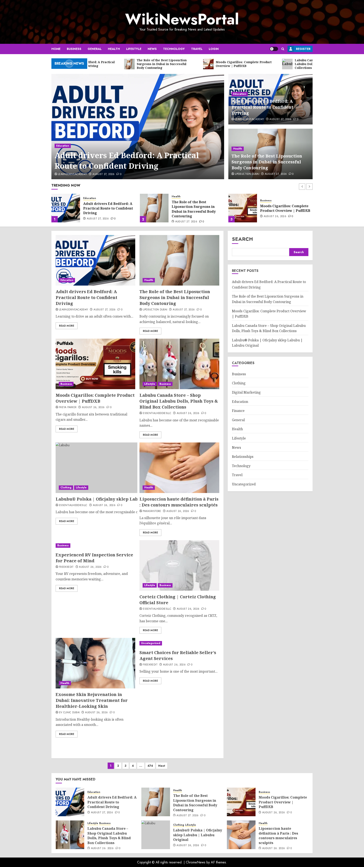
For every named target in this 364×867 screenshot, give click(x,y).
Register (303, 49)
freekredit (66, 567)
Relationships (242, 456)
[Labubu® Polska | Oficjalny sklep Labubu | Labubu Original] (155, 834)
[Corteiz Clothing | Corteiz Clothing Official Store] (179, 565)
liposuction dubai (247, 174)
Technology (174, 49)
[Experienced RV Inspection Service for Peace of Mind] (95, 545)
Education (62, 146)
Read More (66, 326)
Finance (238, 410)
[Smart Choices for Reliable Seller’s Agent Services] (179, 643)
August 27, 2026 (103, 174)
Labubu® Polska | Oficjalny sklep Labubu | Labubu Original (121, 499)
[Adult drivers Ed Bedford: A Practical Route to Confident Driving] (137, 126)
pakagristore (152, 511)
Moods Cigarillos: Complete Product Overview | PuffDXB (197, 208)
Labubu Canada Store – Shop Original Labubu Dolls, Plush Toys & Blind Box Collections (285, 208)
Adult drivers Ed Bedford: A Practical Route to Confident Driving (127, 160)
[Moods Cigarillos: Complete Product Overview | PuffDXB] (154, 208)
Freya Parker (67, 407)
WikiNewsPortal (182, 19)
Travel (196, 49)
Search (242, 239)
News (152, 49)
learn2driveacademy (72, 174)
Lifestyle (133, 49)
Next (161, 766)
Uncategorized (150, 643)
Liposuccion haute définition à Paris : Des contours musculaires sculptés (178, 502)
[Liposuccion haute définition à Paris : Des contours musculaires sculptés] (179, 467)
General (95, 49)
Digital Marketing (246, 392)
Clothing (65, 487)
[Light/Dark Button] (274, 49)
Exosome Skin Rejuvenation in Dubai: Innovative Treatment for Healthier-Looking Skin (92, 700)
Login (214, 49)
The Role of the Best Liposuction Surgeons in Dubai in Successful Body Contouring (267, 162)
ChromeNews (195, 862)
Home (55, 49)
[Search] (282, 49)
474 (150, 766)
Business (74, 49)
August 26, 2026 (186, 216)
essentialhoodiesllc (157, 413)
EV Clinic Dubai (69, 712)
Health (114, 49)
